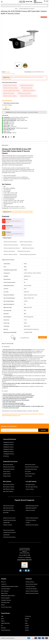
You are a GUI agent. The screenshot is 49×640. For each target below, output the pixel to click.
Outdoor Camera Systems (32, 591)
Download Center (5, 602)
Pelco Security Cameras (8, 530)
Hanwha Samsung (5, 630)
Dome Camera (6, 471)
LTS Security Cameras (31, 520)
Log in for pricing (7, 100)
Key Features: (5, 115)
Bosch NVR (5, 512)
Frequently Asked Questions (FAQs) (9, 586)
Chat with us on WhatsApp (24, 557)
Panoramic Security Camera (31, 467)
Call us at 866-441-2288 (24, 555)
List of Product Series (6, 607)
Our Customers (5, 591)
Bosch (2, 618)
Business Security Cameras (32, 593)
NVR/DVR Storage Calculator (8, 595)
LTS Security (28, 616)
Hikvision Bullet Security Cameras (28, 95)
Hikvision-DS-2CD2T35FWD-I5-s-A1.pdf (13, 221)
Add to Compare (8, 105)
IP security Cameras (30, 586)
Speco (26, 623)
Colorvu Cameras (30, 489)
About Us (3, 582)
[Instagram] (28, 570)
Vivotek (27, 628)
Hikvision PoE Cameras (8, 93)
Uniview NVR (6, 534)
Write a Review (11, 73)
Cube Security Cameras (8, 469)
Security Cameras (30, 582)
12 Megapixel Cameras (8, 453)
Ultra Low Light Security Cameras (11, 90)
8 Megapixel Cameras (8, 451)
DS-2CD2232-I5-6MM (17, 211)
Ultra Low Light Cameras (32, 487)
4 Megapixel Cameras (8, 447)
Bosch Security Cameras (9, 510)
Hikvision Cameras (7, 525)
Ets (2, 625)
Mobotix (27, 618)
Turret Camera (28, 476)
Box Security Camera (8, 464)
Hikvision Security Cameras (10, 85)
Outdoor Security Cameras (26, 85)
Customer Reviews (5, 588)
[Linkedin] (14, 137)
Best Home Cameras (8, 491)
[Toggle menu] (2, 2)
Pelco (26, 621)
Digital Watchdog (5, 623)
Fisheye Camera (7, 476)
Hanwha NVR (6, 522)
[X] (11, 137)
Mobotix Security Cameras (32, 525)
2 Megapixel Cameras (8, 442)
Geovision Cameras (30, 510)
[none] (24, 38)
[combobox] (24, 5)
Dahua (2, 621)
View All (27, 630)
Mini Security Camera (30, 464)
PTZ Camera (28, 471)
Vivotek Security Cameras (9, 537)
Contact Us (3, 584)
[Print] (8, 137)
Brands (3, 605)
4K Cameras (6, 456)
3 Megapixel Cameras (8, 444)
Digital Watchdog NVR (31, 508)
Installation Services (6, 600)
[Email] (6, 137)
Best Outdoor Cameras (8, 487)
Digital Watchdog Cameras (32, 505)
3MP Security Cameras (26, 87)
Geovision (3, 628)
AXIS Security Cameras (8, 505)
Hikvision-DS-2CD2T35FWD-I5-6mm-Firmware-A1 (14, 234)
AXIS (2, 616)
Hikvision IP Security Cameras (10, 87)
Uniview (27, 625)
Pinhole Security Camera (31, 469)
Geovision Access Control (9, 518)
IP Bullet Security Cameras (24, 93)
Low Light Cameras (30, 484)
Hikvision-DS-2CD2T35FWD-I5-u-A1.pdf (13, 228)
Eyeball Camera (7, 473)
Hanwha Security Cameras (9, 520)
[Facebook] (3, 137)
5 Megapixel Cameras (8, 449)
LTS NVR (28, 522)
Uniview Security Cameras (9, 532)
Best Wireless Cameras (8, 489)
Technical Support (5, 598)
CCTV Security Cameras (31, 588)
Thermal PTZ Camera (30, 473)
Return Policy (4, 593)
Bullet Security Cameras (29, 90)
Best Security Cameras (8, 484)
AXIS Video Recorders (8, 508)
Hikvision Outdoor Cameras (10, 95)
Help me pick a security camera (11, 103)
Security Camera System (31, 584)
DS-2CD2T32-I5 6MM (27, 211)
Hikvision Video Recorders (32, 518)
